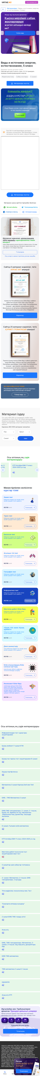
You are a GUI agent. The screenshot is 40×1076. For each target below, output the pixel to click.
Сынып (6, 438)
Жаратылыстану (8, 77)
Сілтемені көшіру (31, 212)
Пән (5, 432)
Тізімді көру (18, 394)
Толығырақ (20, 115)
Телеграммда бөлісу (31, 207)
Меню (5, 1074)
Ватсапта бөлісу (11, 207)
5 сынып (33, 77)
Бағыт (22, 432)
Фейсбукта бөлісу (12, 212)
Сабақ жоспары (22, 77)
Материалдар (12, 8)
